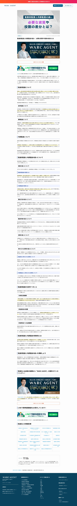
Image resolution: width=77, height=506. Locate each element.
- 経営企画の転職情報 (25, 489)
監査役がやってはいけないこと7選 (35, 449)
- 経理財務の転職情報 (25, 483)
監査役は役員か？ (46, 445)
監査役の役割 (23, 431)
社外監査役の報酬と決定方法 (58, 439)
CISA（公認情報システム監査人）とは (46, 432)
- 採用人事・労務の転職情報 (26, 491)
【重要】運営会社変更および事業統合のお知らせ (38, 1)
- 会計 (41, 481)
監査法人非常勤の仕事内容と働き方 (35, 442)
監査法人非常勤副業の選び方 (46, 448)
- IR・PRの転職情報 (24, 494)
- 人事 (41, 486)
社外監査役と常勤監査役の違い (35, 436)
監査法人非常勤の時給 (47, 439)
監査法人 (20, 470)
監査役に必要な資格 (23, 445)
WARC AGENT (20, 397)
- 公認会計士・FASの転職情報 (26, 488)
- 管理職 (41, 485)
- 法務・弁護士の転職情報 (26, 492)
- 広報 (41, 495)
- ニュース (42, 498)
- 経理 (41, 482)
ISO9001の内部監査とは (46, 428)
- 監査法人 (42, 491)
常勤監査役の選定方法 (23, 439)
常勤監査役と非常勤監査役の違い (23, 442)
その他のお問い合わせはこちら (8, 493)
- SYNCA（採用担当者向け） (64, 501)
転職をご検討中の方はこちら (7, 491)
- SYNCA (60, 500)
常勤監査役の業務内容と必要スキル (35, 446)
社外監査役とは (46, 435)
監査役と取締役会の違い (58, 441)
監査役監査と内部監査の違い (58, 428)
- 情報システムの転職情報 (26, 486)
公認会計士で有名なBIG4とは (23, 429)
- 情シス (41, 496)
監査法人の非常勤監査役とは (23, 448)
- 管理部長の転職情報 (25, 481)
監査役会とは (58, 435)
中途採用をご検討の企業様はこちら (9, 489)
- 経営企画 (42, 492)
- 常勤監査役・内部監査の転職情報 (27, 484)
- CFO (41, 479)
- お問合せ (60, 494)
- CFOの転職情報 (24, 479)
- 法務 (41, 489)
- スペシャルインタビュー (63, 479)
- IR (40, 493)
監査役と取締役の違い (35, 439)
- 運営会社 (60, 491)
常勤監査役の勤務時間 (47, 441)
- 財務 (41, 484)
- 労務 (41, 488)
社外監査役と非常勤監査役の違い (58, 446)
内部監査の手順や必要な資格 (35, 431)
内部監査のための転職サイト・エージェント (35, 429)
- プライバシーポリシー (63, 492)
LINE (18, 73)
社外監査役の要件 (23, 435)
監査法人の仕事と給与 (58, 431)
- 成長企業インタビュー (63, 485)
